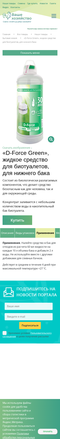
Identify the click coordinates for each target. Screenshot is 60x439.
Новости (44, 3)
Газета (53, 3)
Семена (21, 3)
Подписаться (30, 325)
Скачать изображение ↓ (17, 147)
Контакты (15, 7)
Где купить (32, 3)
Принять (47, 431)
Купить (17, 220)
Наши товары (9, 3)
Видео (5, 7)
